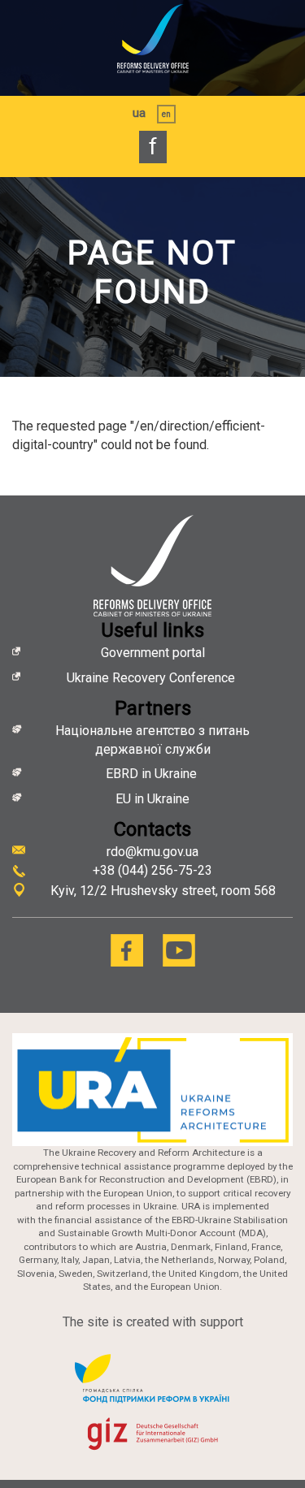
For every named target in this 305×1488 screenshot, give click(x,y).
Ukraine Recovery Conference (152, 678)
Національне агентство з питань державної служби (152, 740)
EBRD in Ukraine (153, 773)
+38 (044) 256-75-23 (152, 870)
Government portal (153, 652)
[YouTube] (179, 950)
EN (166, 114)
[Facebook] (127, 950)
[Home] (152, 38)
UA (139, 113)
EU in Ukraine (152, 799)
